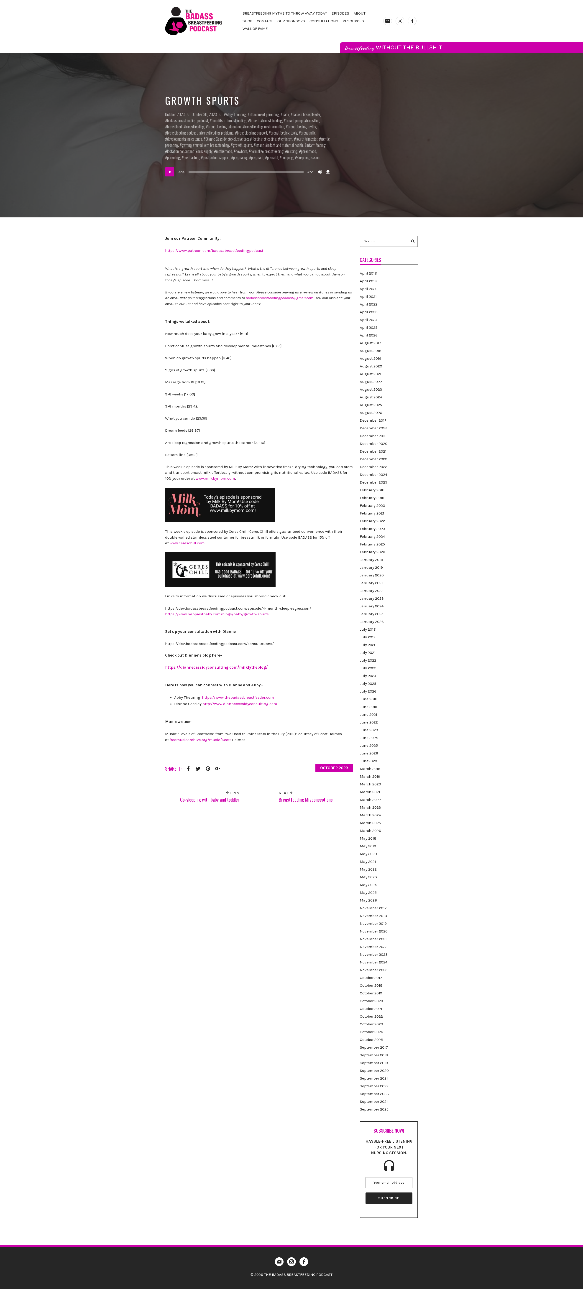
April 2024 (368, 319)
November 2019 (373, 923)
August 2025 (371, 404)
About (360, 13)
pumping (287, 157)
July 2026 (368, 691)
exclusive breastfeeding (246, 139)
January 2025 (372, 613)
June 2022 (369, 722)
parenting (173, 157)
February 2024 (372, 536)
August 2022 (371, 381)
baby (286, 114)
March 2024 (370, 815)
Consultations (323, 21)
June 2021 (368, 714)
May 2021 (368, 861)
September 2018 (374, 1055)
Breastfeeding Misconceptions (306, 799)
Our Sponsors (291, 21)
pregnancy (240, 157)
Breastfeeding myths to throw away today (285, 13)
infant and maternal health (285, 145)
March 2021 (370, 792)
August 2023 (371, 389)
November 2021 (373, 939)
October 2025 (371, 1039)
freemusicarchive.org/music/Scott (200, 739)
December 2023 (373, 466)
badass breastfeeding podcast (187, 120)
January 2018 (371, 559)
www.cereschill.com (187, 543)
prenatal (272, 157)
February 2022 (372, 521)
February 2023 (372, 528)
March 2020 (370, 784)
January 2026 (372, 621)
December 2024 (373, 474)
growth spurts (242, 145)
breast (254, 120)
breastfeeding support (252, 133)
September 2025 (374, 1109)
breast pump (294, 120)
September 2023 (374, 1093)
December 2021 (373, 451)
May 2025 (368, 892)
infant (260, 145)
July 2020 (368, 644)
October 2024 (371, 1031)
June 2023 (369, 730)
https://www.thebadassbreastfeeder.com (238, 697)
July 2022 (368, 660)
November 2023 (374, 954)
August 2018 (370, 350)
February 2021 (372, 513)
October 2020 (371, 1001)
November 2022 (373, 946)
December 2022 (373, 459)
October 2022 (371, 1016)
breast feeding (272, 120)
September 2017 (374, 1047)
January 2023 (372, 598)
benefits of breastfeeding (229, 120)
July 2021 (368, 652)
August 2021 (370, 374)
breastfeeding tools (284, 133)
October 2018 (371, 985)
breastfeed (174, 127)
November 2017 (373, 908)
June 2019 (368, 706)
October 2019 (371, 993)
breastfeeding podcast (182, 133)
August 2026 (371, 412)
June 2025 (369, 745)
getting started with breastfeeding (205, 145)
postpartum (191, 157)
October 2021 (371, 1008)
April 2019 (368, 281)
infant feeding (316, 145)
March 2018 (370, 768)
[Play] (169, 171)
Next (284, 792)
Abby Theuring (236, 114)
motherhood (224, 151)
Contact (265, 21)
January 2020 (372, 575)
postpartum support (216, 157)
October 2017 (371, 977)
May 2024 (368, 884)
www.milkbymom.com (215, 478)
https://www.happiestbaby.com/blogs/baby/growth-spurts (217, 614)
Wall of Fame (255, 28)
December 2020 (373, 443)
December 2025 (373, 482)
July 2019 (368, 637)
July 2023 (368, 668)
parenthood (308, 151)
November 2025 (373, 970)
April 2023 (369, 312)
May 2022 (368, 869)
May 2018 (368, 838)
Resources (353, 21)
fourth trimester (306, 139)
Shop (247, 21)
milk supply (204, 151)
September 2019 (374, 1062)
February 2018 (372, 490)
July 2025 (368, 683)
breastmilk (308, 133)
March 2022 (370, 799)
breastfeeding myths (302, 127)
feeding (271, 139)
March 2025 (370, 822)
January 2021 (371, 583)
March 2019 (370, 776)
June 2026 (369, 753)
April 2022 (368, 304)
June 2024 (369, 737)
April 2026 (369, 335)
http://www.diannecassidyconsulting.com (239, 703)
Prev (234, 792)
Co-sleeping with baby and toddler (209, 799)
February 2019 (372, 497)
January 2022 (372, 590)
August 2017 (370, 343)
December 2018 (373, 428)
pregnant (257, 157)
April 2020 (369, 288)
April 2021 (368, 296)
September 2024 (374, 1101)
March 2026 (370, 830)
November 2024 (373, 962)
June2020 (368, 761)
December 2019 (373, 435)
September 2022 (374, 1086)
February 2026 (372, 552)
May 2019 (368, 846)
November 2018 (373, 915)
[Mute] (320, 171)
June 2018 (368, 699)
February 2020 (372, 505)
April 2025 (368, 327)
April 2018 (368, 273)
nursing (292, 151)
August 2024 (371, 397)
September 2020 (374, 1070)
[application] (248, 171)
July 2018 (368, 629)
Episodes (340, 13)
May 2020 (368, 853)
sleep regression (308, 157)
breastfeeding (194, 127)
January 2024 (372, 606)
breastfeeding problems (217, 133)
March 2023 (370, 807)
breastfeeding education (224, 127)
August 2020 (371, 366)
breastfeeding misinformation (264, 127)
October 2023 (175, 114)
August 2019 (370, 358)
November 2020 (374, 931)
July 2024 (368, 675)
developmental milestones (184, 139)
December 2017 (373, 420)
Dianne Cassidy (216, 139)
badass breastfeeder (306, 114)
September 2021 (374, 1078)
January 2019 (371, 567)
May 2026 (368, 900)
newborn (241, 151)
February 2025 (372, 544)
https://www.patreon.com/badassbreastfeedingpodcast (214, 250)
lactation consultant (180, 151)
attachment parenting (264, 114)
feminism (286, 139)
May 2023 (368, 877)
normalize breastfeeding (267, 151)
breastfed (312, 120)
